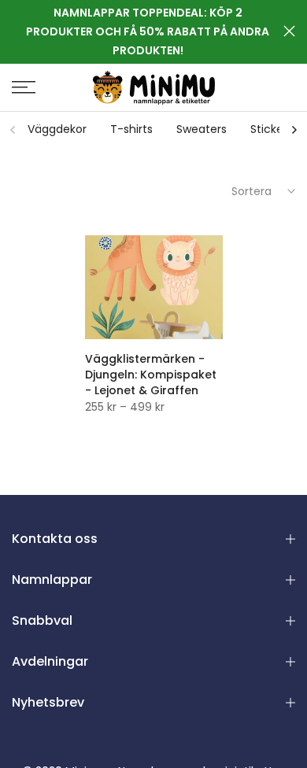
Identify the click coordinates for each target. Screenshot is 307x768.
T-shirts (131, 129)
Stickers (271, 129)
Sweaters (201, 129)
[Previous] (13, 130)
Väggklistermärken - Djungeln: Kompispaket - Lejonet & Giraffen (150, 374)
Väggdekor (57, 129)
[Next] (293, 130)
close (289, 31)
